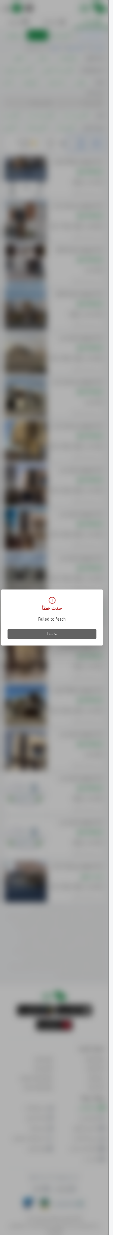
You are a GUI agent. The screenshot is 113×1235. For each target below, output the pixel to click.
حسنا (52, 634)
